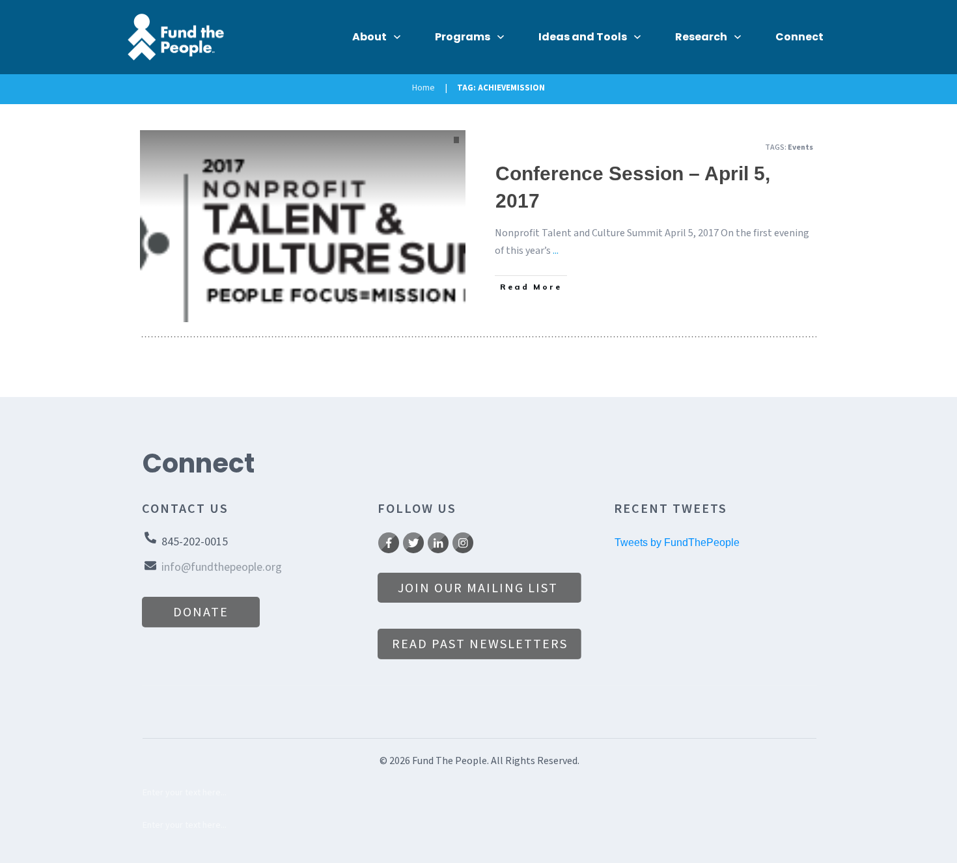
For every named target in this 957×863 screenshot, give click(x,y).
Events (800, 147)
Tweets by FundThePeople (677, 542)
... (556, 250)
